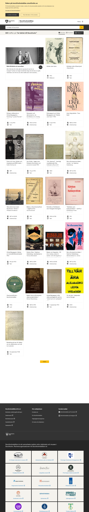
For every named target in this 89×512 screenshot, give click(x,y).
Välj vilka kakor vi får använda (30, 14)
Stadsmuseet (8, 415)
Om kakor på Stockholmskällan (12, 10)
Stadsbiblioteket (9, 422)
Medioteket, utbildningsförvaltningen (13, 412)
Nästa (44, 361)
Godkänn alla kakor (12, 14)
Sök (81, 27)
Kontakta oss (35, 412)
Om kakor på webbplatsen (38, 422)
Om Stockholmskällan (37, 415)
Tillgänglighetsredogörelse (38, 418)
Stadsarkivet (8, 425)
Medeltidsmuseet (9, 418)
